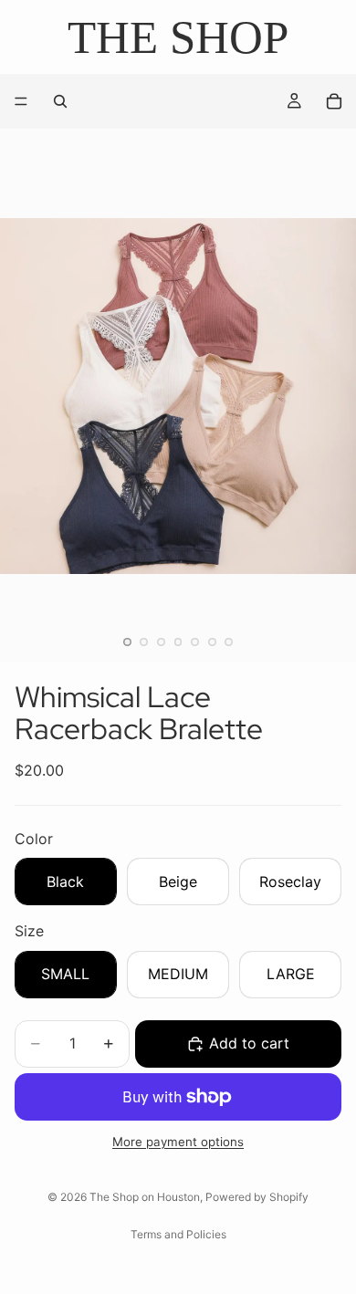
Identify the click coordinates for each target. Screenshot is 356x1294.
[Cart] (334, 101)
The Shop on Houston (144, 1197)
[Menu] (21, 102)
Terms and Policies (178, 1234)
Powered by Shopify (257, 1197)
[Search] (60, 101)
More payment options (178, 1141)
